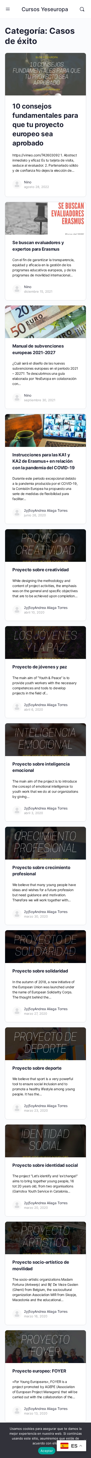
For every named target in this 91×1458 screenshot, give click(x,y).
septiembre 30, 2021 (39, 400)
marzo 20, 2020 (36, 1208)
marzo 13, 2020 (35, 1413)
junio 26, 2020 (35, 515)
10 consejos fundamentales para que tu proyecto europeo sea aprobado (45, 124)
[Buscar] (82, 9)
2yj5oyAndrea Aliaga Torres (45, 510)
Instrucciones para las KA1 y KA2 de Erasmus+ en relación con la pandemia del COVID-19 (43, 461)
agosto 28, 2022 (36, 187)
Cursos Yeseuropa (45, 9)
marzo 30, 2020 (36, 916)
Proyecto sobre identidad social (45, 1165)
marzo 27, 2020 (35, 1013)
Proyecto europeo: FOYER (39, 1370)
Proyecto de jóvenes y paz (39, 666)
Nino (27, 182)
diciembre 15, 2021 (38, 291)
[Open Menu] (8, 9)
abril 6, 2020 (33, 709)
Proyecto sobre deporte (37, 1068)
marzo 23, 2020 (36, 1110)
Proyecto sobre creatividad (40, 569)
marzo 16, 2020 (35, 1316)
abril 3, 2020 (33, 813)
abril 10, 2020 (34, 612)
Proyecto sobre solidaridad (40, 970)
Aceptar (47, 1451)
